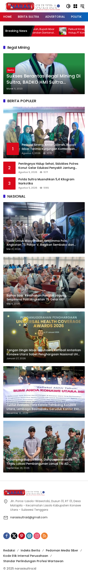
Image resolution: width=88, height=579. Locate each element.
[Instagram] (37, 536)
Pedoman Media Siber (62, 550)
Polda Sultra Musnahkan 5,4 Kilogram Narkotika (46, 181)
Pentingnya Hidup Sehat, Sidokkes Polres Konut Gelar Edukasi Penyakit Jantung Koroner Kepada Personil (48, 166)
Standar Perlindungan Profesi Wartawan (33, 561)
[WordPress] (29, 536)
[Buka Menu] (75, 6)
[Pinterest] (21, 536)
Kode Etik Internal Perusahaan (25, 556)
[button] (68, 6)
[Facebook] (6, 536)
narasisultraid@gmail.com (28, 517)
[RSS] (44, 536)
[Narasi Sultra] (32, 6)
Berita (11, 70)
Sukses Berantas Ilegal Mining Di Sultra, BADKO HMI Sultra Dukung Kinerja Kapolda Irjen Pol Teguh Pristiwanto (44, 79)
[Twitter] (14, 536)
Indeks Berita (30, 550)
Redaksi (9, 550)
